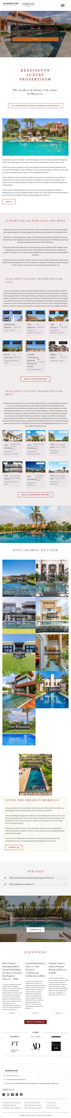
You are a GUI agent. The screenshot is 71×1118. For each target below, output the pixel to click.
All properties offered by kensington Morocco (35, 106)
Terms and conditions (53, 1108)
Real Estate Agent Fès (9, 1105)
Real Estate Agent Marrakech (11, 1102)
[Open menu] (63, 5)
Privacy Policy (51, 1102)
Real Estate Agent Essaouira (33, 1108)
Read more (12, 1013)
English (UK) (54, 5)
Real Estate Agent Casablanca (12, 1108)
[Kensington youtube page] (21, 1094)
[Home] (25, 4)
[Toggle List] (33, 28)
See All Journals (35, 1022)
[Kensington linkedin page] (16, 1094)
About (9, 202)
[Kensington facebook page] (3, 1094)
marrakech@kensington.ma (16, 1079)
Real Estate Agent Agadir (32, 1102)
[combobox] (21, 28)
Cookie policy (51, 1105)
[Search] (59, 5)
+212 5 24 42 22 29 (12, 1075)
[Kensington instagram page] (8, 1094)
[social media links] (35, 1094)
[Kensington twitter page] (12, 1094)
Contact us (14, 847)
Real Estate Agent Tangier (32, 1105)
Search (35, 39)
